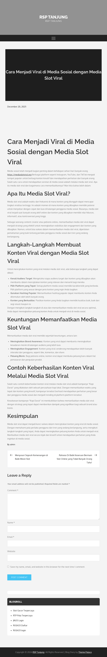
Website (11, 551)
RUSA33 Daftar (20, 625)
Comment (12, 490)
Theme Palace (85, 652)
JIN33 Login (18, 620)
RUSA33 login (19, 630)
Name (11, 522)
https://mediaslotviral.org (19, 174)
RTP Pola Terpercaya (22, 615)
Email (10, 537)
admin (12, 444)
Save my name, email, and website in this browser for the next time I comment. (47, 567)
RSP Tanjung (53, 17)
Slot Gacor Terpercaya (23, 610)
